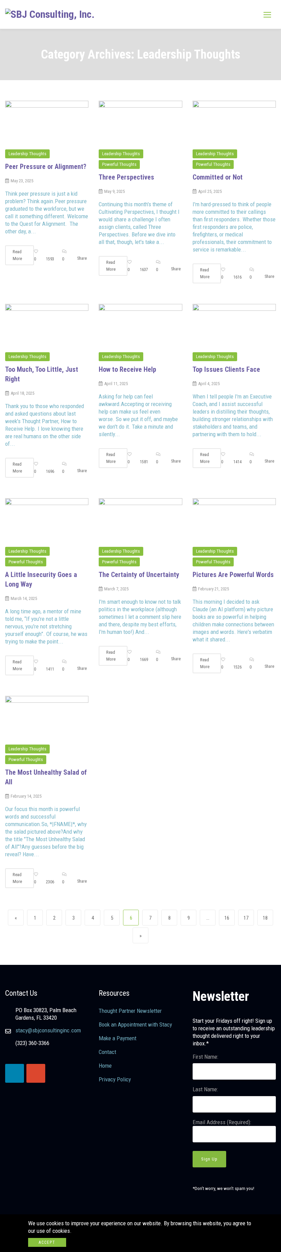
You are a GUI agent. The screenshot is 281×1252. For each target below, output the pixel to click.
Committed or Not (218, 177)
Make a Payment (117, 1038)
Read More (17, 255)
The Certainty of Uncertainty (139, 574)
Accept (47, 1242)
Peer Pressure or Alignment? (45, 166)
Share (82, 258)
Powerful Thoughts (119, 164)
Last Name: (205, 1089)
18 (267, 918)
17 (248, 918)
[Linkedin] (14, 1073)
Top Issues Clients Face (226, 369)
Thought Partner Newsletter (130, 1010)
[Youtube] (35, 1073)
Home (105, 1065)
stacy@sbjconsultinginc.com (48, 1030)
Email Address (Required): (222, 1122)
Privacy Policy (115, 1079)
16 (229, 918)
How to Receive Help (127, 369)
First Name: (205, 1056)
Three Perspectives (126, 177)
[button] (267, 15)
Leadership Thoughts (27, 153)
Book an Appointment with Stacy (135, 1024)
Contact (107, 1051)
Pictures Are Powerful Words (233, 574)
